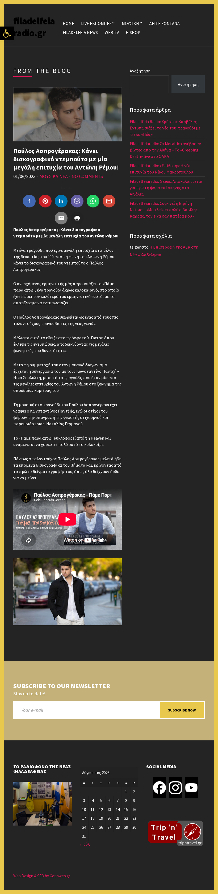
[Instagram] (175, 787)
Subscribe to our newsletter (61, 686)
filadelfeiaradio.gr (34, 27)
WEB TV (112, 32)
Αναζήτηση (140, 70)
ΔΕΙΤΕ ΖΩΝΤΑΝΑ (164, 23)
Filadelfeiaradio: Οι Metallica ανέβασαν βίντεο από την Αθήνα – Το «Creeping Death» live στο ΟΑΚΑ (165, 150)
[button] (7, 33)
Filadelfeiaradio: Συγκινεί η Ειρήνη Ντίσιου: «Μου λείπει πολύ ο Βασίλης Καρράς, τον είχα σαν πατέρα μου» (164, 210)
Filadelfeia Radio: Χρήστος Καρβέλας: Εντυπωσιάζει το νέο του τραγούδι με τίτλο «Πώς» (165, 128)
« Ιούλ (85, 844)
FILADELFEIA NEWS (80, 32)
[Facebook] (159, 787)
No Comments (87, 176)
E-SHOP (133, 32)
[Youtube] (191, 787)
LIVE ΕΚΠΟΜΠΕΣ (96, 23)
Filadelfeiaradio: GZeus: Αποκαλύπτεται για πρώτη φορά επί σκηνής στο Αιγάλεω (166, 188)
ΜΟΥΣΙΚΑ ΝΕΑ (53, 176)
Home (68, 23)
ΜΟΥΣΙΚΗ (130, 23)
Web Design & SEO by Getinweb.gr (41, 875)
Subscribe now (182, 710)
